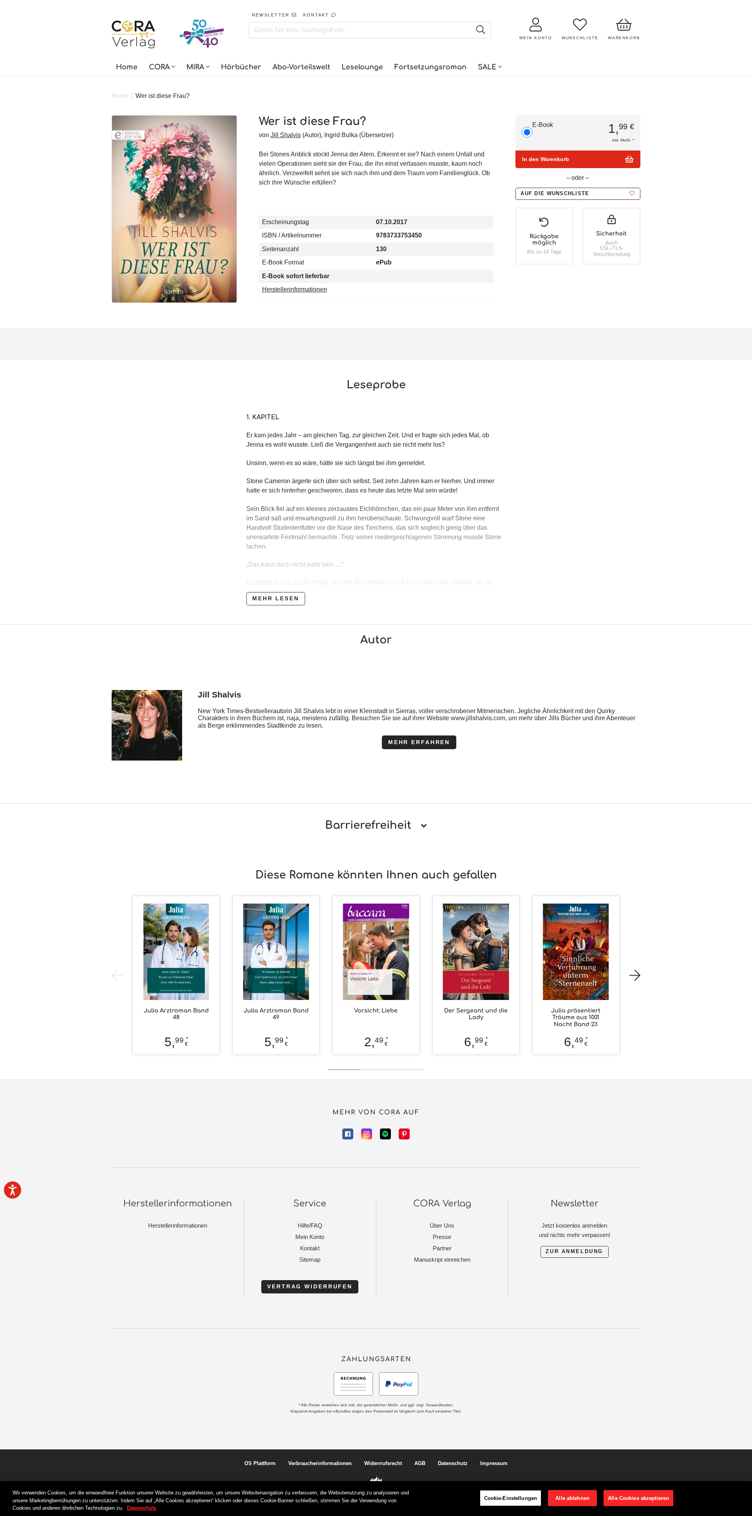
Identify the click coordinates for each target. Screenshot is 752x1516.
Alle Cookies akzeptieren (638, 1498)
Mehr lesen (275, 598)
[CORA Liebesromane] (133, 35)
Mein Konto (309, 1236)
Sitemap (309, 1259)
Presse (442, 1236)
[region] (376, 1498)
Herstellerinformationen (294, 289)
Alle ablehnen (572, 1498)
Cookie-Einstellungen (510, 1498)
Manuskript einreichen (442, 1259)
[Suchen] (480, 30)
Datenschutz (453, 1463)
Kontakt (310, 1248)
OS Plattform (260, 1463)
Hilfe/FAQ (310, 1225)
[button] (578, 193)
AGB (419, 1463)
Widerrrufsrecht (383, 1463)
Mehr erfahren (419, 742)
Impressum (494, 1463)
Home (120, 95)
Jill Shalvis (286, 135)
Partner (442, 1248)
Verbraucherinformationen (320, 1463)
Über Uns (442, 1225)
